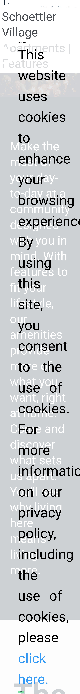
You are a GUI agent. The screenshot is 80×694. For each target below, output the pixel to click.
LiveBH (52, 6)
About (67, 6)
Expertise (60, 6)
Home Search (43, 6)
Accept (21, 691)
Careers (74, 6)
